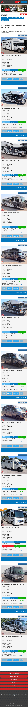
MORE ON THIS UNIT (20, 83)
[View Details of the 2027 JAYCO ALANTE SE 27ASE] (14, 517)
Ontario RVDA (15, 694)
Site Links (14, 686)
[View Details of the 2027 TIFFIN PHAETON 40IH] (14, 202)
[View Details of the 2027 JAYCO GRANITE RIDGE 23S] (14, 360)
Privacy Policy (8, 697)
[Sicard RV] (2, 1)
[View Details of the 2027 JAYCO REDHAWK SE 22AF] (14, 45)
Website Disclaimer (15, 697)
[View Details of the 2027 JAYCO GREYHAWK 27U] (14, 150)
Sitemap (20, 697)
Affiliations (14, 689)
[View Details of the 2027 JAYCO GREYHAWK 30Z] (14, 97)
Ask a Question (14, 679)
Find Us (14, 682)
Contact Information (14, 673)
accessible (9, 700)
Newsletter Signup (14, 676)
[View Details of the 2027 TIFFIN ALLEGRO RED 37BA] (14, 626)
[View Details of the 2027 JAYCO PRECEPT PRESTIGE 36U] (14, 573)
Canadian (10, 694)
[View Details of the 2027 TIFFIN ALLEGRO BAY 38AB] (14, 255)
